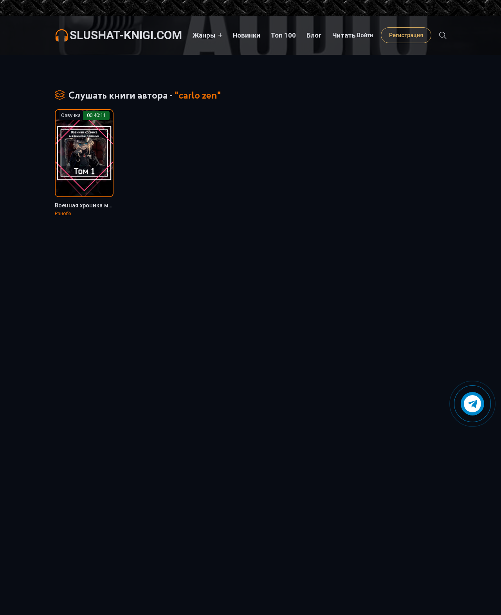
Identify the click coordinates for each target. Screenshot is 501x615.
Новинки (246, 35)
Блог (314, 35)
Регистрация (406, 35)
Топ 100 (283, 35)
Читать (344, 35)
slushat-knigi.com (126, 35)
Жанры (204, 35)
